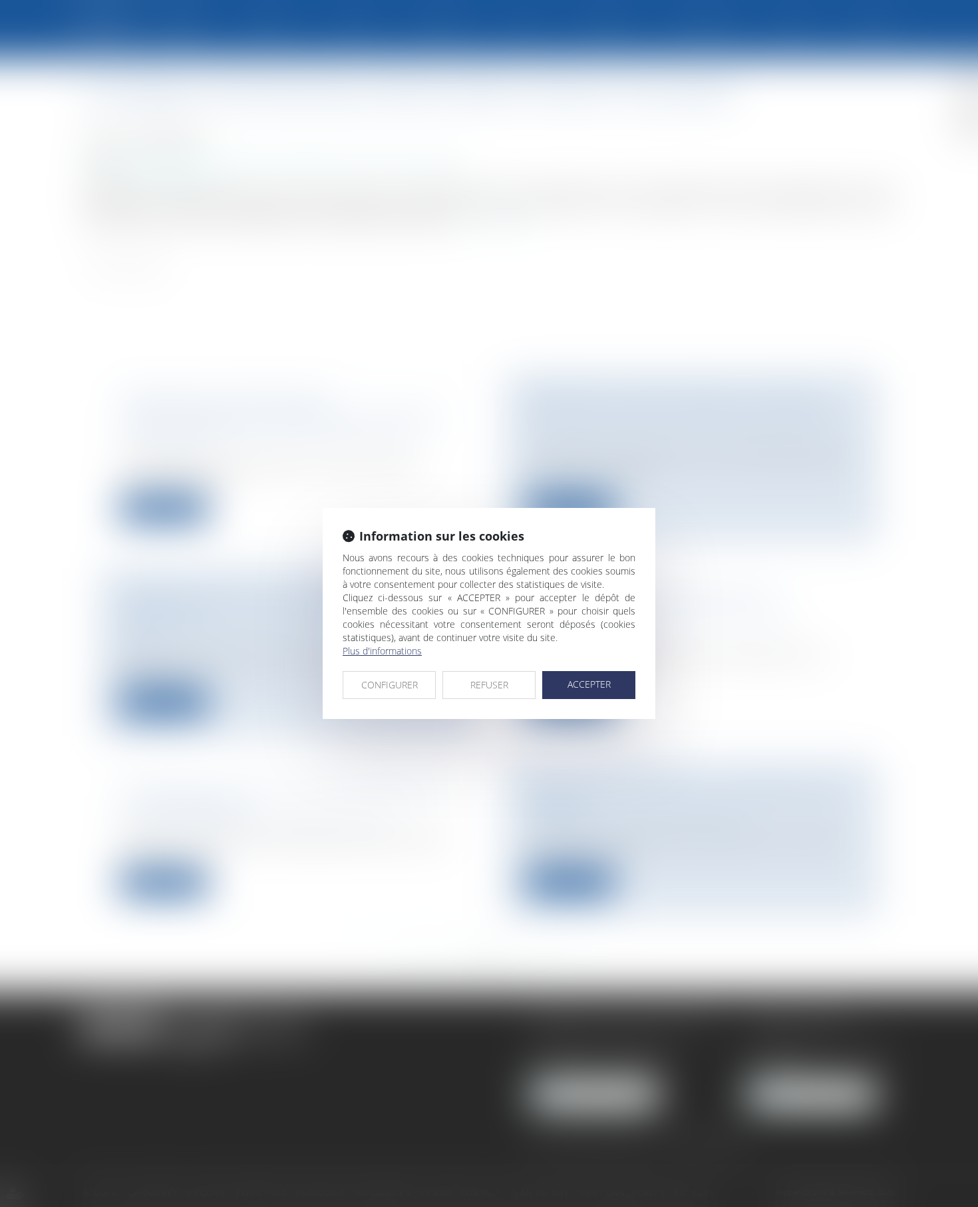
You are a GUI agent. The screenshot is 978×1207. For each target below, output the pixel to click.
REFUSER (489, 684)
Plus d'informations (382, 650)
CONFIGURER (389, 684)
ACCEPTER (589, 684)
